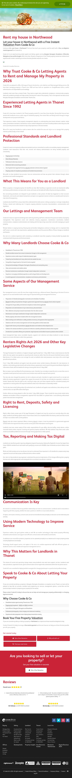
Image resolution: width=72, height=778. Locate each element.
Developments (18, 745)
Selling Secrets (17, 738)
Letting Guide (28, 732)
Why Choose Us (17, 736)
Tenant (38, 725)
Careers (63, 771)
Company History (54, 771)
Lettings (4, 754)
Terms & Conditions (43, 771)
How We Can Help (18, 734)
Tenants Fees (39, 732)
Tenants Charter (39, 729)
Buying (5, 725)
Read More (19, 5)
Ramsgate (50, 731)
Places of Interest (51, 742)
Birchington (50, 734)
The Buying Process (7, 732)
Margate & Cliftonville (52, 729)
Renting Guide (39, 731)
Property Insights (6, 731)
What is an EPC (17, 740)
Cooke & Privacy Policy (30, 771)
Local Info (51, 725)
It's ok (62, 4)
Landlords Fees (28, 731)
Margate (4, 748)
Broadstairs (50, 732)
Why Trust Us (28, 729)
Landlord (27, 725)
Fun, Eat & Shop (51, 740)
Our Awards (5, 736)
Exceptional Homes (18, 729)
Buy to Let (27, 736)
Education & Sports (52, 738)
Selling (16, 725)
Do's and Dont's (39, 734)
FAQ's (4, 734)
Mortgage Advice (6, 729)
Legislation (27, 734)
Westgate (50, 736)
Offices (5, 745)
